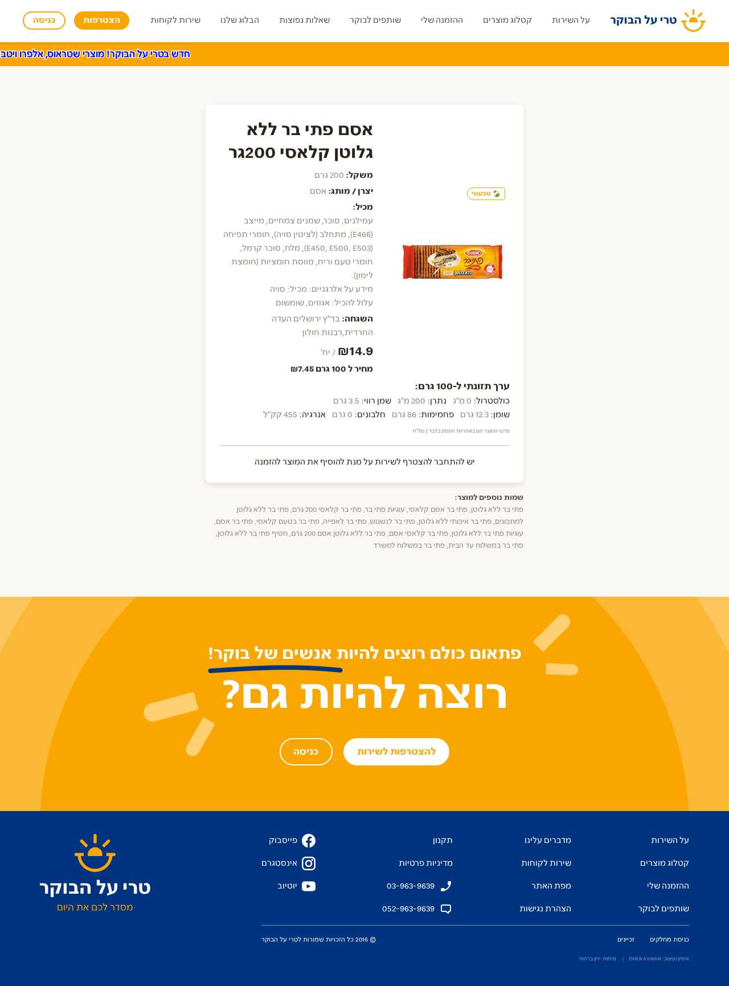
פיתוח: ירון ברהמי (597, 959)
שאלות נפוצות (304, 20)
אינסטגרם (279, 863)
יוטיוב (287, 886)
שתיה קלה (128, 56)
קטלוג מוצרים (507, 20)
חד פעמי (337, 56)
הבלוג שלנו (239, 20)
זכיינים (625, 939)
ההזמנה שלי (442, 20)
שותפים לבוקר (375, 20)
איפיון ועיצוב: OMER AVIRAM (659, 959)
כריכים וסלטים (640, 56)
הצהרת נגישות (545, 909)
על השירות (571, 20)
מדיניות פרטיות (426, 863)
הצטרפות (101, 20)
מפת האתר (551, 886)
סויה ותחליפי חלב (192, 56)
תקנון (443, 840)
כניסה (44, 20)
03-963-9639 (411, 886)
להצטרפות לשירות (396, 752)
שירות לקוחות (175, 20)
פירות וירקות (491, 56)
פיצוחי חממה (431, 56)
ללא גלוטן (697, 56)
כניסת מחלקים (669, 939)
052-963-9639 (408, 909)
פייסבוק (283, 840)
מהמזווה (380, 56)
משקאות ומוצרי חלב (272, 56)
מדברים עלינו (548, 840)
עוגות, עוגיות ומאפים (564, 56)
